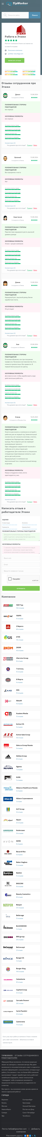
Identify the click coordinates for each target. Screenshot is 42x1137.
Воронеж (5, 1099)
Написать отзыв (14, 60)
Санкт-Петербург (29, 1112)
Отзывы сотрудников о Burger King (21, 970)
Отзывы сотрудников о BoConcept (21, 949)
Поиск (35, 15)
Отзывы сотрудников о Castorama (21, 1023)
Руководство (5, 527)
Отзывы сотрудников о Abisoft (21, 702)
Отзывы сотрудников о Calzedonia (21, 980)
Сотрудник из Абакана (18, 347)
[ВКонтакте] (25, 1136)
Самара (4, 1112)
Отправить (21, 588)
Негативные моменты (11, 544)
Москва (4, 1106)
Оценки (5, 520)
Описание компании (15, 50)
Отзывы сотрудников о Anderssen (21, 832)
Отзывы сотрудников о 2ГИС (21, 638)
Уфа (3, 1116)
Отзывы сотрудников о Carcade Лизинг (21, 1002)
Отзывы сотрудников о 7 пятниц (21, 670)
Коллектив (25, 522)
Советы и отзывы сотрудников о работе (17, 4)
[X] (32, 1136)
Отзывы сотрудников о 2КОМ (21, 649)
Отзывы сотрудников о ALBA (21, 779)
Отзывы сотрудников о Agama (21, 768)
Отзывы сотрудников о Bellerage (21, 917)
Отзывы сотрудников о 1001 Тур (21, 606)
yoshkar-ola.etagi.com (15, 54)
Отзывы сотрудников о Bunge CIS (21, 959)
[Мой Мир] (30, 1136)
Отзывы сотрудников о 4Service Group (21, 659)
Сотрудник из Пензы (18, 97)
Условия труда (6, 522)
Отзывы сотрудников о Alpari (21, 821)
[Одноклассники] (28, 1136)
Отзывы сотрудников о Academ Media (21, 715)
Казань (4, 1103)
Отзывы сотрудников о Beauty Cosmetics (21, 895)
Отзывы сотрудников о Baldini (21, 874)
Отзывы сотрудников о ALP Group (21, 810)
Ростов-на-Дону (28, 1109)
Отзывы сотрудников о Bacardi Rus (21, 853)
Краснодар (26, 1103)
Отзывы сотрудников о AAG (21, 691)
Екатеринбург (28, 1099)
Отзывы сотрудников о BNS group (21, 938)
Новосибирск (6, 1109)
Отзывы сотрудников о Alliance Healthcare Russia (21, 789)
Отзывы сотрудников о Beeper (21, 906)
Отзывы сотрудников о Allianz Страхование (21, 800)
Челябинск (26, 1116)
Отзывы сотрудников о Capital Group (21, 991)
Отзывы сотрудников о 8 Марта (21, 681)
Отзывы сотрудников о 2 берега (21, 628)
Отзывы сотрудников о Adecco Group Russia (21, 747)
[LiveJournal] (35, 1136)
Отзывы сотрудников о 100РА (21, 617)
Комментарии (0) (10, 143)
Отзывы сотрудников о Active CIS (21, 725)
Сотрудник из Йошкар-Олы (17, 420)
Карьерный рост (26, 527)
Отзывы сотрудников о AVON (21, 842)
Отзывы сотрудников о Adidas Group (21, 757)
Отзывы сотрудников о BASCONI (21, 885)
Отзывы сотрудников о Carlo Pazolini (21, 1012)
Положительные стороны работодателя (18, 531)
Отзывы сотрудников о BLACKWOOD (21, 927)
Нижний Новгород (29, 1106)
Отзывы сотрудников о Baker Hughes (21, 864)
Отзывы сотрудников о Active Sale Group (21, 736)
